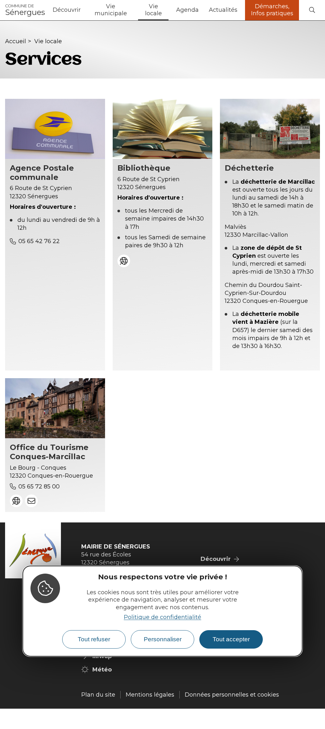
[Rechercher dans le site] (312, 10)
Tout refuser (94, 639)
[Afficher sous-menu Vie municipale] (133, 10)
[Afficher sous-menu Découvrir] (83, 10)
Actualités (223, 9)
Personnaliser (163, 639)
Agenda (187, 9)
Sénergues (25, 10)
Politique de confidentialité (162, 617)
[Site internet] (123, 261)
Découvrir (67, 9)
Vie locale (153, 10)
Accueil (15, 41)
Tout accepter (231, 639)
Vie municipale (111, 10)
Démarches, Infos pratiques (272, 10)
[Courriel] (31, 500)
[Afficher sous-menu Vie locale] (168, 10)
